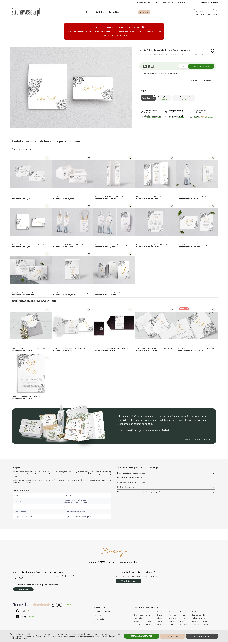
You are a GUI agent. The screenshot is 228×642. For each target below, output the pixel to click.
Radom (206, 615)
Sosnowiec (138, 618)
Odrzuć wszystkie (202, 636)
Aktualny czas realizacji (102, 611)
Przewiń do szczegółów (201, 80)
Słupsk (206, 624)
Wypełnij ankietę (128, 581)
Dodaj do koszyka (201, 66)
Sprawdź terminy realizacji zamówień (114, 35)
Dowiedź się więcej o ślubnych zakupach (198, 439)
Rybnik (206, 621)
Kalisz (148, 624)
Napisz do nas (195, 416)
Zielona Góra (197, 618)
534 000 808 (161, 2)
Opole (136, 621)
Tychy (205, 618)
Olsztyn (183, 618)
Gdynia (183, 615)
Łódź (159, 612)
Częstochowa (197, 615)
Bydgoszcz (138, 615)
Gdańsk (195, 612)
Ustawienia (172, 636)
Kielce (159, 618)
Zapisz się (23, 589)
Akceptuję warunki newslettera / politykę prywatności (37, 585)
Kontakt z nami (99, 615)
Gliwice (148, 621)
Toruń (148, 618)
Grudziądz (184, 624)
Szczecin (206, 612)
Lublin (148, 615)
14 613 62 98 (171, 2)
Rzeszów (172, 618)
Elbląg (182, 621)
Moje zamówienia (100, 607)
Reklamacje (98, 623)
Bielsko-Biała (174, 621)
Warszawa (138, 612)
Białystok (160, 615)
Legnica (172, 624)
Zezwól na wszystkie (141, 636)
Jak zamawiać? (99, 619)
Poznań (183, 612)
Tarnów (137, 624)
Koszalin (160, 624)
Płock (159, 621)
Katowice (172, 615)
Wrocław (172, 612)
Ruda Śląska (196, 621)
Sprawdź (68, 604)
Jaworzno (195, 624)
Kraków (149, 612)
